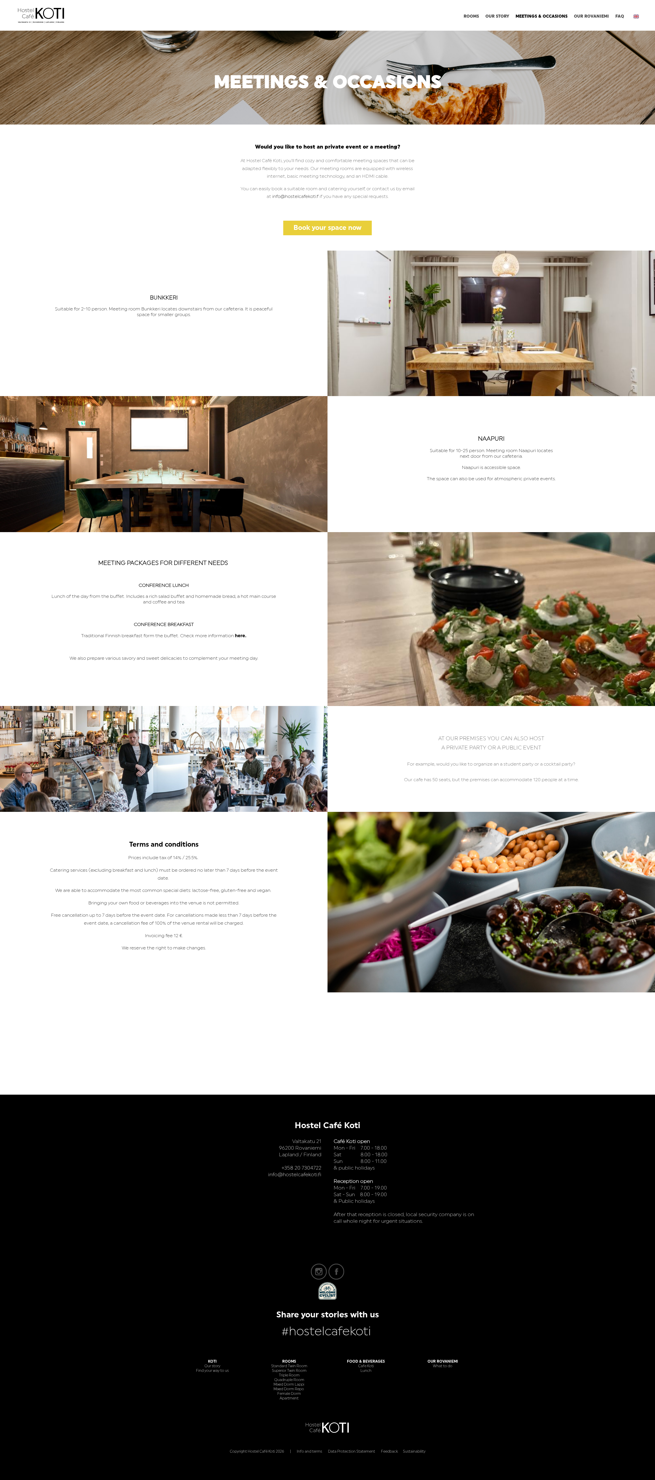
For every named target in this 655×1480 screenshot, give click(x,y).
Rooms (471, 16)
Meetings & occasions (541, 16)
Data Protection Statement (351, 1451)
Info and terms (309, 1451)
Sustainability (414, 1451)
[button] (636, 16)
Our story (497, 16)
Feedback (389, 1451)
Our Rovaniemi (591, 16)
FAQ (619, 16)
